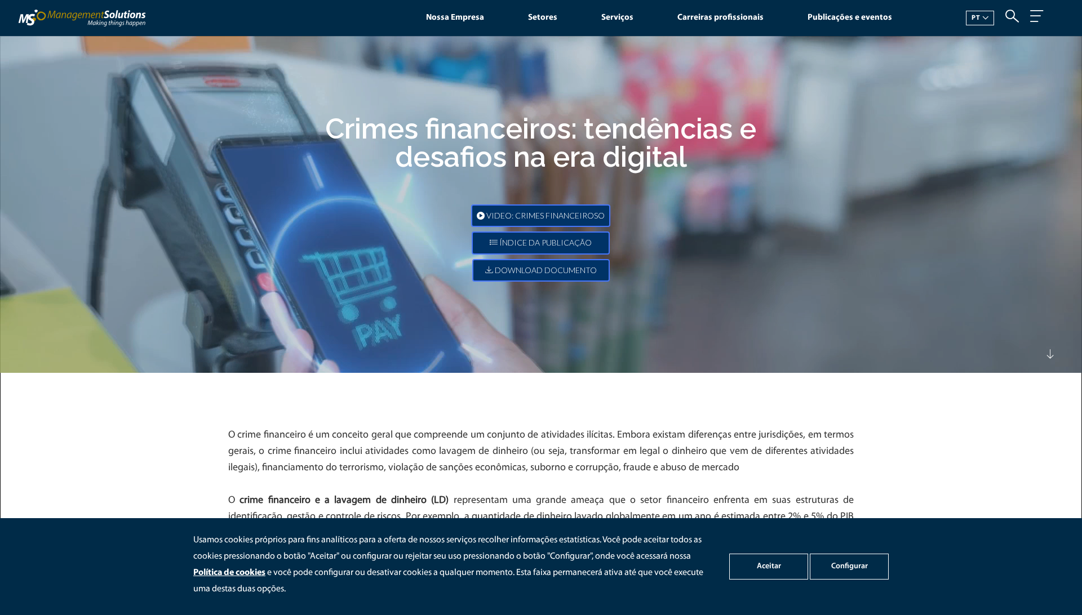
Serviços (617, 18)
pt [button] (976, 18)
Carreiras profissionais (720, 18)
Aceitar (769, 566)
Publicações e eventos (850, 18)
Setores (542, 18)
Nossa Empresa (455, 18)
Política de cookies (229, 572)
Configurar (849, 566)
